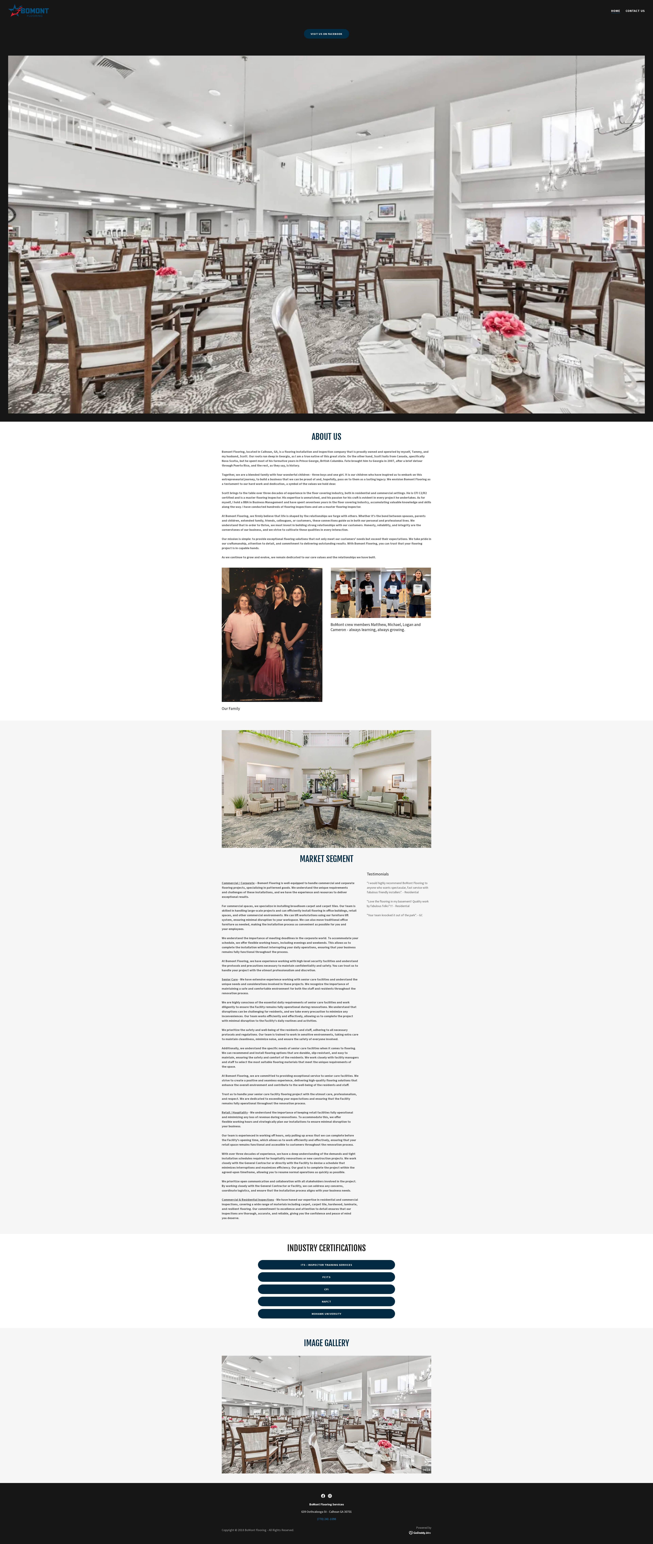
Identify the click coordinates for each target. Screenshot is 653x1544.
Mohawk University (326, 1313)
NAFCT (326, 1301)
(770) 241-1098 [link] (326, 1519)
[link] (28, 10)
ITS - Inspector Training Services (326, 1264)
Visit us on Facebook (326, 34)
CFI (326, 1289)
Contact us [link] (635, 11)
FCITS (326, 1277)
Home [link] (615, 11)
